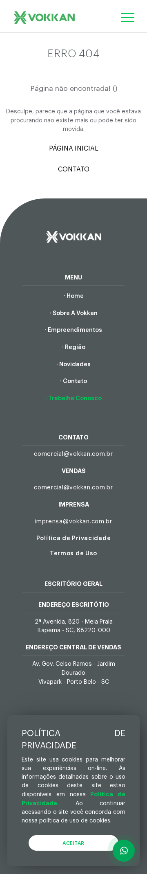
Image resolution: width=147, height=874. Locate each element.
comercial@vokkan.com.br (73, 454)
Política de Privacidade (73, 538)
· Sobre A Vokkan (74, 313)
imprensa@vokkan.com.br (73, 521)
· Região (73, 347)
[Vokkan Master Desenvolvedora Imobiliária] (44, 22)
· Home (74, 296)
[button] (121, 18)
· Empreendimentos (73, 330)
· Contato (73, 381)
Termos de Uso (73, 553)
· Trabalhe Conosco (73, 398)
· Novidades (73, 364)
